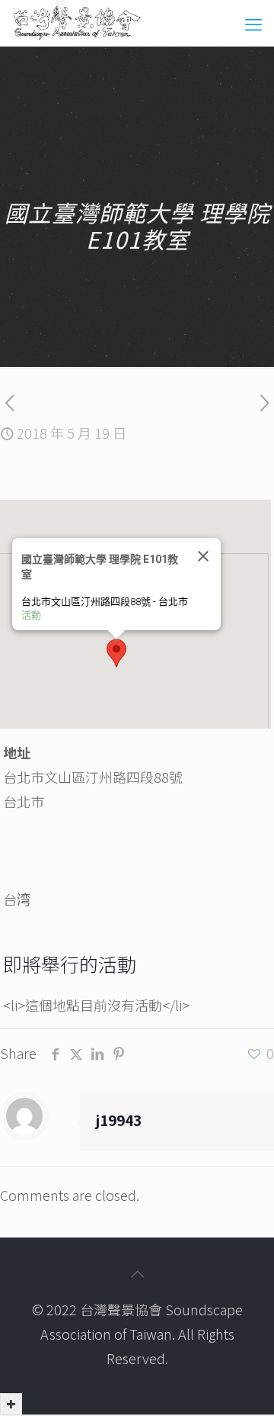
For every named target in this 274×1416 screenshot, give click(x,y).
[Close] (203, 556)
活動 (31, 615)
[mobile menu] (253, 23)
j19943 (118, 1119)
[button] (116, 653)
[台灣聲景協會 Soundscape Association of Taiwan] (76, 23)
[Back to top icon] (137, 1273)
